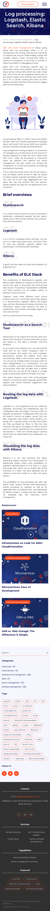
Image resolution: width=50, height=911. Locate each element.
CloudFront (27, 706)
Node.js (6, 744)
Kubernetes (37, 725)
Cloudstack (26, 711)
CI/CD (5, 706)
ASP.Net (18, 701)
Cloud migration (10, 711)
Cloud (15, 706)
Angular (6, 701)
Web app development (37, 759)
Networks (28, 739)
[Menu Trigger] (44, 4)
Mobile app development (12, 735)
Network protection (11, 739)
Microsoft (34, 730)
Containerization (10, 715)
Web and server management (17, 48)
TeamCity (6, 759)
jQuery (25, 725)
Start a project (28, 4)
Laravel (6, 730)
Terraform (19, 759)
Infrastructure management (21, 40)
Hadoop (6, 720)
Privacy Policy (28, 901)
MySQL (29, 735)
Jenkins (15, 725)
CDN (42, 701)
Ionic (5, 725)
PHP (15, 744)
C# (35, 701)
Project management (11, 749)
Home (5, 40)
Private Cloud (27, 744)
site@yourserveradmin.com (28, 796)
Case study (6, 666)
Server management (11, 682)
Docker (25, 715)
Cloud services (12, 514)
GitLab (35, 715)
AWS (27, 701)
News (4, 679)
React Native (30, 749)
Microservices (19, 730)
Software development (11, 687)
